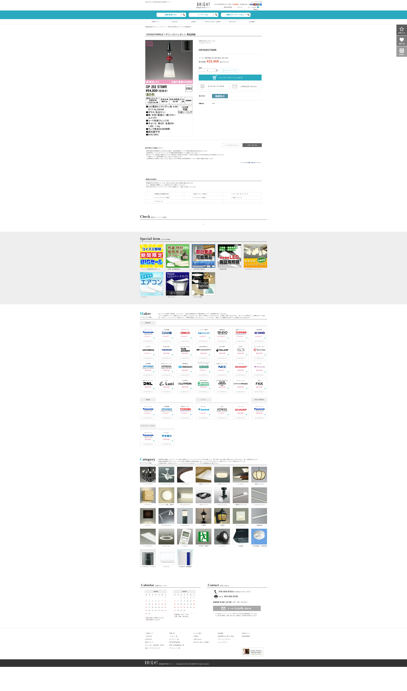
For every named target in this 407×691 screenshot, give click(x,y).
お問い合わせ (232, 21)
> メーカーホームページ (231, 145)
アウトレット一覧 (174, 648)
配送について (149, 642)
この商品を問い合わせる (248, 86)
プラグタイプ (159, 201)
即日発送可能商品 (174, 642)
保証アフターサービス (152, 648)
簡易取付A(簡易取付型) (162, 194)
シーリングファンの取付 (162, 197)
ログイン (240, 7)
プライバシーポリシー (224, 639)
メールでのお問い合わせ (239, 608)
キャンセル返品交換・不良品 (154, 645)
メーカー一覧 (173, 636)
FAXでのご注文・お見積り (213, 21)
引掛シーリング (237, 197)
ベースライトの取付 (200, 197)
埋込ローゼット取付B (200, 194)
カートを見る (252, 7)
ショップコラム (222, 642)
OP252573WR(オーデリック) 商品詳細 (179, 27)
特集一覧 (172, 633)
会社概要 (251, 21)
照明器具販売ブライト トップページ (155, 27)
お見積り (193, 21)
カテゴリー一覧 (174, 639)
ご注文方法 (174, 21)
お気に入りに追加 (231, 70)
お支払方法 (148, 639)
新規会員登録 (228, 7)
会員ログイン (246, 633)
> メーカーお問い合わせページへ (251, 162)
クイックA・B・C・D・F (240, 194)
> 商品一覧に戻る (252, 145)
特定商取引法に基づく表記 (226, 636)
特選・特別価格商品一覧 (176, 645)
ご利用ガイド (155, 21)
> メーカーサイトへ (148, 341)
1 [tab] (203, 224)
